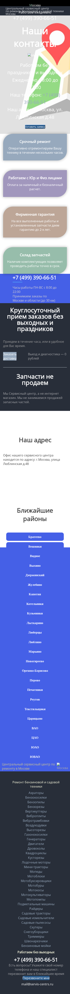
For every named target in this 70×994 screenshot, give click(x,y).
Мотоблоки (36, 876)
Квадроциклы (36, 853)
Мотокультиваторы (36, 895)
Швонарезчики (36, 941)
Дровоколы (36, 848)
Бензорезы (36, 807)
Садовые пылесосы (36, 922)
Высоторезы (36, 830)
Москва (35, 5)
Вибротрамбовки (36, 820)
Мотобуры (36, 885)
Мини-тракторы (36, 867)
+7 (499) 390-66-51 (35, 17)
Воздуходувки (36, 825)
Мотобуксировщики (36, 881)
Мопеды (36, 871)
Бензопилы (36, 802)
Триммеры (36, 936)
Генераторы (36, 839)
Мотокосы (36, 890)
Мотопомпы (36, 899)
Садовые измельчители (36, 918)
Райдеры (36, 909)
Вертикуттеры (36, 811)
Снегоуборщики (36, 932)
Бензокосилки (36, 797)
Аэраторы (36, 793)
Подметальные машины (36, 904)
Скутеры (36, 927)
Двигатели (36, 844)
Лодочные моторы (36, 862)
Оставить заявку (35, 126)
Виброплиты (36, 816)
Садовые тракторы (36, 913)
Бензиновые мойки (36, 946)
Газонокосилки (35, 834)
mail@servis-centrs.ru (37, 984)
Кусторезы (36, 858)
